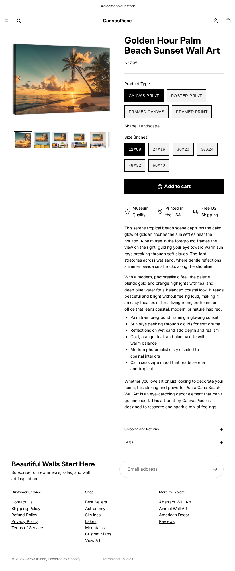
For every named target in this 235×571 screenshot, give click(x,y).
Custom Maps (98, 534)
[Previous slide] (17, 79)
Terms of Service (27, 527)
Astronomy (95, 508)
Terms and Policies (117, 559)
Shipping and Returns (141, 429)
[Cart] (228, 21)
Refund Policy (24, 515)
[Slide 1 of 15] (23, 140)
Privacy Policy (24, 521)
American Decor (174, 515)
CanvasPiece (35, 559)
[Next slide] (104, 79)
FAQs (128, 442)
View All (92, 540)
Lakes (90, 521)
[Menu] (6, 21)
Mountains (95, 527)
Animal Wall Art (173, 508)
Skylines (93, 515)
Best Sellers (96, 502)
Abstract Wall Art (175, 502)
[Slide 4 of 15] (79, 140)
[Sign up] (215, 469)
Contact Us (21, 502)
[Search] (19, 21)
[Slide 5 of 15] (98, 140)
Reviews (167, 521)
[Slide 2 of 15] (42, 140)
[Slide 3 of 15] (60, 140)
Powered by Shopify (64, 559)
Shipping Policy (25, 508)
